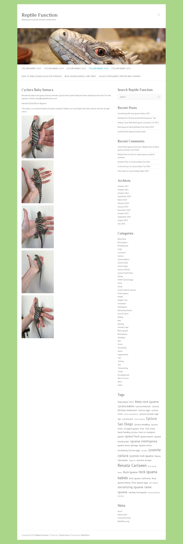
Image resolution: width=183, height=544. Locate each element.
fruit (142, 428)
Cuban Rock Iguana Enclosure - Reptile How (135, 147)
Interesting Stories (125, 310)
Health (120, 296)
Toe (119, 364)
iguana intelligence (143, 441)
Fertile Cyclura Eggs (125, 279)
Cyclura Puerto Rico (125, 273)
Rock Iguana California (139, 478)
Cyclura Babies (123, 259)
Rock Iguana (122, 334)
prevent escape (144, 460)
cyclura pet (127, 418)
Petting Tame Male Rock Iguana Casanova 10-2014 (138, 122)
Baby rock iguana (147, 401)
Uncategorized (123, 375)
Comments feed (124, 518)
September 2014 (124, 196)
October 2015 (123, 190)
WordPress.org (123, 521)
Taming (121, 361)
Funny (120, 286)
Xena (120, 381)
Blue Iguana (122, 242)
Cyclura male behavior (131, 414)
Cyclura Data (123, 263)
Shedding (121, 337)
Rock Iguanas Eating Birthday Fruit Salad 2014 (136, 127)
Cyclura (121, 256)
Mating (120, 317)
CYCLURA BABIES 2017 (121, 68)
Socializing (122, 347)
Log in (120, 511)
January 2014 (123, 207)
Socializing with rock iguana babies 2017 (134, 113)
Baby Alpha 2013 (126, 401)
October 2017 (123, 186)
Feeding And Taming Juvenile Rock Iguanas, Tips (137, 118)
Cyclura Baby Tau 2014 (141, 166)
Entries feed (122, 514)
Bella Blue (122, 239)
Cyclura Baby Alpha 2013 (139, 171)
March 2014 (122, 200)
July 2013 (121, 224)
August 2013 (123, 220)
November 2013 (124, 210)
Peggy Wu (132, 460)
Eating (120, 276)
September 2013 (124, 217)
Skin (119, 341)
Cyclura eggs (144, 410)
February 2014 (123, 203)
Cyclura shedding (142, 424)
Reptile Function (39, 15)
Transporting (123, 368)
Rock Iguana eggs (140, 482)
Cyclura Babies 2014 (54, 68)
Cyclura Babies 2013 (31, 68)
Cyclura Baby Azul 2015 (140, 162)
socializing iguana (130, 487)
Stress (120, 351)
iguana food (132, 436)
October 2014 (123, 193)
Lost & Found (123, 313)
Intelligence (122, 307)
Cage (120, 249)
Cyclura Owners (124, 269)
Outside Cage (123, 327)
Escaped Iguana (131, 428)
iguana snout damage (128, 445)
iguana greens (146, 436)
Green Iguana (123, 293)
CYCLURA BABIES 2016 (99, 68)
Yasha (120, 385)
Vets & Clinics (123, 378)
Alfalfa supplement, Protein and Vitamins (120, 76)
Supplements (123, 354)
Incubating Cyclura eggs (129, 450)
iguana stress (145, 445)
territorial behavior (154, 493)
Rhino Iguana (123, 330)
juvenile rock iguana (141, 456)
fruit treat (150, 428)
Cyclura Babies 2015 (76, 68)
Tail (119, 358)
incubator (144, 451)
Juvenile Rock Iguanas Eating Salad (131, 131)
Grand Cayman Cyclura (127, 290)
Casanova (122, 252)
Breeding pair (123, 246)
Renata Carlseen (132, 465)
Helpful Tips (123, 300)
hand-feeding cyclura (128, 432)
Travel (120, 371)
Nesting (121, 324)
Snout (120, 344)
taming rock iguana (138, 492)
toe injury (121, 496)
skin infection (153, 483)
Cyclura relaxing (139, 419)
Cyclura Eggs (123, 266)
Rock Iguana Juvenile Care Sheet (80, 76)
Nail (119, 320)
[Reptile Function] (91, 29)
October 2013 (123, 213)
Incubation (122, 303)
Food (120, 283)
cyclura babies (126, 406)
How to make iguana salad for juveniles (42, 76)
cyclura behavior (143, 406)
